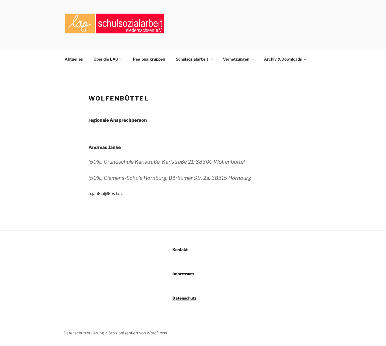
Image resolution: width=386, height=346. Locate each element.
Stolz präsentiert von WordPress (138, 332)
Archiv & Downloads (283, 59)
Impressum (183, 273)
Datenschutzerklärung (84, 332)
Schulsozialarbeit (192, 59)
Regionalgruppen (149, 59)
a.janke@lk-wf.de (105, 193)
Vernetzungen (236, 59)
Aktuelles (74, 59)
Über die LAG (106, 59)
